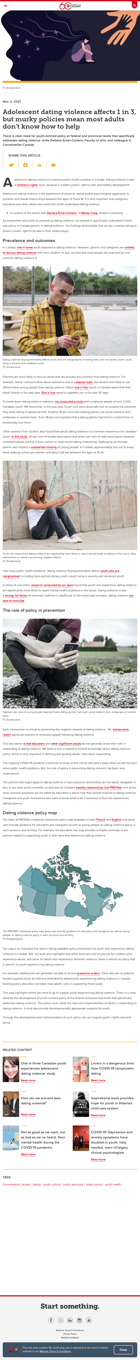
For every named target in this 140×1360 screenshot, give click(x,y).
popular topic (84, 382)
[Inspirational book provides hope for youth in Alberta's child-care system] (81, 1104)
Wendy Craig (89, 213)
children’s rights (27, 185)
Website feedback (70, 1337)
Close (123, 1350)
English (116, 819)
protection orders (88, 973)
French (100, 819)
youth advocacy (73, 1184)
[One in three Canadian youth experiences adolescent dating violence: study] (11, 1069)
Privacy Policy (70, 1333)
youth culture (52, 1184)
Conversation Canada (16, 1184)
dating (37, 1184)
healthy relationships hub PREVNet (99, 787)
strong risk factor (16, 595)
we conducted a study (69, 401)
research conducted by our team (52, 585)
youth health (113, 1184)
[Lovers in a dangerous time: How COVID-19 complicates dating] (81, 1069)
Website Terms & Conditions (55, 1351)
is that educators (34, 744)
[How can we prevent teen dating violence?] (11, 1104)
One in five (48, 393)
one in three (25, 247)
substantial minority (44, 447)
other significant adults (66, 744)
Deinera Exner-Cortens (62, 213)
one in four (82, 387)
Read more (28, 1080)
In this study (19, 436)
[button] (13, 164)
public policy (94, 1184)
